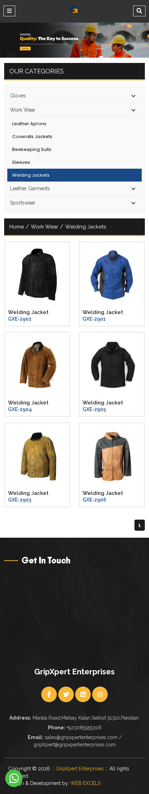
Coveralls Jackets (32, 136)
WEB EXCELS (85, 783)
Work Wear (44, 227)
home (16, 227)
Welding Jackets (31, 175)
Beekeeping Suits (31, 149)
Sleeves (21, 162)
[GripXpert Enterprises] (74, 10)
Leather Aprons (29, 123)
